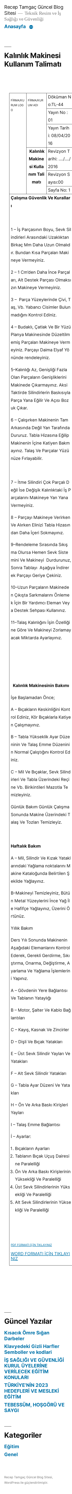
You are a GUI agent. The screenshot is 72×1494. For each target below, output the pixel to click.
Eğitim (11, 1446)
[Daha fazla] (31, 27)
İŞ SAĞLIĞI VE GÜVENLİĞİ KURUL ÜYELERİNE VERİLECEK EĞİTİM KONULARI (34, 1368)
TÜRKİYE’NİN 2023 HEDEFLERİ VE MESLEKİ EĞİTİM (31, 1390)
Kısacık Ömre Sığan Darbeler (26, 1335)
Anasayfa (15, 26)
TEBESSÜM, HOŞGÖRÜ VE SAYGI (34, 1407)
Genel (11, 1454)
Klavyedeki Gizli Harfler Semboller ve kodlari (31, 1349)
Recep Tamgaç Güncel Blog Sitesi (28, 1477)
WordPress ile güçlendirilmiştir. (26, 1482)
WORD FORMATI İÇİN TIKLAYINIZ (40, 1256)
